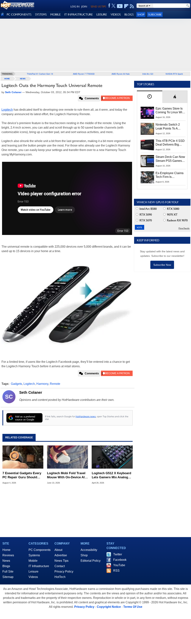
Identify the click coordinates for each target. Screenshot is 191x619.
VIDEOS (116, 14)
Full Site (7, 571)
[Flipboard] (126, 6)
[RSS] (132, 6)
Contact (59, 566)
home (7, 79)
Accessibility (89, 549)
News (23, 79)
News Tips (61, 560)
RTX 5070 (145, 220)
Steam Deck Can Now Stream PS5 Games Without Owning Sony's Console (170, 159)
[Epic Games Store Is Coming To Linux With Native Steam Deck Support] (147, 113)
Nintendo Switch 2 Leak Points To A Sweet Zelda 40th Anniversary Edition (168, 126)
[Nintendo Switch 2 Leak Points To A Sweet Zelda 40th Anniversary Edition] (147, 129)
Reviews (8, 555)
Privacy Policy (63, 571)
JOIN (84, 6)
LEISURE (101, 14)
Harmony (42, 383)
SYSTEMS (41, 14)
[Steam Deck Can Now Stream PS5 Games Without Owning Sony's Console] (147, 161)
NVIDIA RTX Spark (174, 73)
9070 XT (172, 214)
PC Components (40, 549)
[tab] (149, 97)
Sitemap (7, 577)
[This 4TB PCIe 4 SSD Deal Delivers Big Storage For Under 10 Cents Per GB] (147, 145)
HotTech (59, 577)
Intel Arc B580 (148, 209)
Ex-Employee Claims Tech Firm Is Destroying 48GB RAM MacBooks (170, 175)
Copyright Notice (109, 606)
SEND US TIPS (98, 6)
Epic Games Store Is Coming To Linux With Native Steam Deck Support (170, 110)
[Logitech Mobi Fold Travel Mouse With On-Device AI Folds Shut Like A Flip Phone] (67, 457)
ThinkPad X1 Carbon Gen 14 (40, 73)
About (58, 549)
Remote (55, 383)
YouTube (119, 565)
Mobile (33, 560)
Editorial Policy (91, 560)
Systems (34, 555)
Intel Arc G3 (147, 73)
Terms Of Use (132, 606)
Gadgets (16, 383)
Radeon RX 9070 (177, 220)
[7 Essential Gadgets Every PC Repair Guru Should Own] (22, 457)
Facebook (119, 559)
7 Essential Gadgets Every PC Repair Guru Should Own (21, 475)
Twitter (117, 554)
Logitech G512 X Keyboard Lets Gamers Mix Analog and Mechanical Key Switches (111, 475)
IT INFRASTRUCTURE (78, 14)
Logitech (7, 109)
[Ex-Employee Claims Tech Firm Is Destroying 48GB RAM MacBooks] (147, 177)
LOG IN (75, 6)
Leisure (33, 571)
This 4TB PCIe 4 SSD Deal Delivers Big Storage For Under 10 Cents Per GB (170, 143)
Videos (33, 577)
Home (6, 549)
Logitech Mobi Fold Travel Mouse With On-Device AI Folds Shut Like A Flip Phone (66, 475)
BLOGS (129, 14)
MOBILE (55, 14)
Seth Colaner (30, 392)
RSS (116, 570)
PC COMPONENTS (19, 14)
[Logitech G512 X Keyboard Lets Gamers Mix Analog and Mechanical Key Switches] (112, 457)
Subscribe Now (162, 264)
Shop (140, 14)
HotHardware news (86, 416)
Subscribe (155, 14)
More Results (184, 228)
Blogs (6, 566)
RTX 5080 (172, 209)
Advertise (60, 555)
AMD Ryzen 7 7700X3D (84, 73)
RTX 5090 (145, 214)
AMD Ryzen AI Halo (121, 73)
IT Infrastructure (39, 566)
